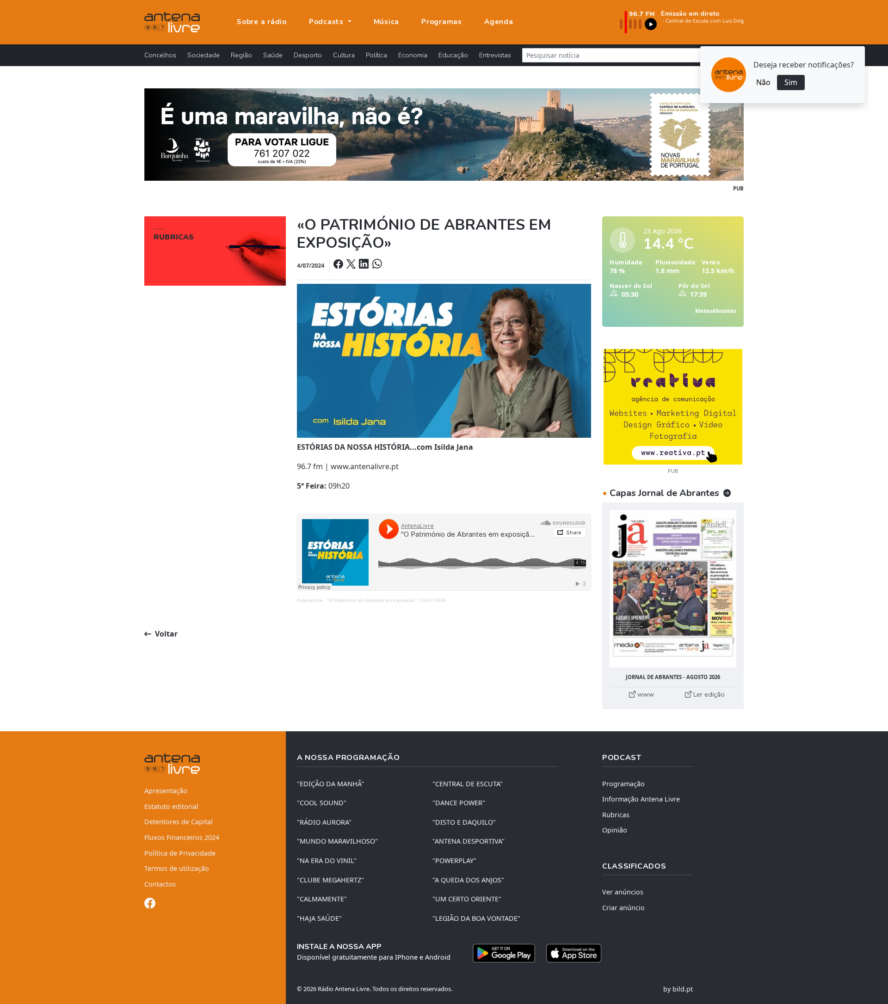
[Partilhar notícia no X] (352, 265)
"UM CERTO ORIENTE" (466, 898)
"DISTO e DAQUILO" (464, 822)
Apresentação (165, 790)
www (644, 694)
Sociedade (203, 55)
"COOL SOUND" (321, 802)
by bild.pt (678, 989)
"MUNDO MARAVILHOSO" (337, 841)
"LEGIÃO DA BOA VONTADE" (476, 918)
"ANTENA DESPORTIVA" (468, 841)
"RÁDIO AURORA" (324, 822)
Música (387, 21)
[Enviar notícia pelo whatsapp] (376, 265)
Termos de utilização (176, 868)
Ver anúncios (622, 892)
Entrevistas (495, 55)
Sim (790, 82)
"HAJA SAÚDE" (319, 918)
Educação (453, 55)
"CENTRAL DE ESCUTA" (467, 783)
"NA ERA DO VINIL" (327, 860)
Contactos (160, 884)
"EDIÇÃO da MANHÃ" (330, 783)
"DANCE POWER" (458, 802)
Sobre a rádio (262, 21)
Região (241, 55)
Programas (441, 21)
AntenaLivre (310, 600)
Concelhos (160, 55)
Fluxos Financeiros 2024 (181, 837)
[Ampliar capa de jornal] (673, 588)
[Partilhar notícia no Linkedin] (364, 265)
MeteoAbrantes (715, 310)
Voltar (165, 634)
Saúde (273, 55)
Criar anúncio (623, 907)
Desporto (308, 55)
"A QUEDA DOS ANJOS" (468, 879)
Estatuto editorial (171, 806)
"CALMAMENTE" (322, 898)
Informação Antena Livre (641, 799)
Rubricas (615, 814)
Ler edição (708, 694)
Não (763, 82)
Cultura (344, 55)
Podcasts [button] (327, 21)
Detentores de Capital (178, 821)
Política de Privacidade (180, 853)
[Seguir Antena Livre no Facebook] (149, 904)
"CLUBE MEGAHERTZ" (330, 879)
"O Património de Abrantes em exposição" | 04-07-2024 (386, 600)
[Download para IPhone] (573, 953)
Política (376, 55)
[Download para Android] (504, 953)
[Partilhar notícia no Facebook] (339, 265)
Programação (623, 783)
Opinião (614, 830)
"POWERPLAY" (454, 860)
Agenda (498, 21)
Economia (412, 55)
